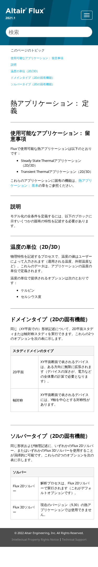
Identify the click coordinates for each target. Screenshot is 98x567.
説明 (13, 64)
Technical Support (74, 539)
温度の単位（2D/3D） (25, 71)
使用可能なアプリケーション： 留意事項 (37, 58)
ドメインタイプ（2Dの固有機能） (33, 78)
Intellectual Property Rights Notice (35, 539)
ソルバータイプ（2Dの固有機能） (33, 84)
